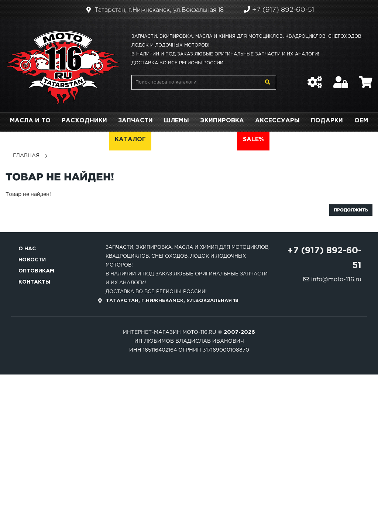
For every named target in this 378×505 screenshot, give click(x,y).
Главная (26, 155)
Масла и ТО (30, 120)
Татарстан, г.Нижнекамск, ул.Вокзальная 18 (158, 10)
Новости (32, 260)
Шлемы (176, 120)
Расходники (84, 120)
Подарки (327, 120)
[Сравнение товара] (314, 78)
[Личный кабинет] (340, 78)
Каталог (130, 139)
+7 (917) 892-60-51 (282, 10)
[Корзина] (365, 78)
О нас (27, 249)
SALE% (253, 139)
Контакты (34, 282)
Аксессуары (277, 120)
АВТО (222, 139)
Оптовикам (36, 271)
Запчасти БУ (179, 139)
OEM (361, 120)
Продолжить (351, 209)
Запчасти (135, 120)
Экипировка (222, 120)
